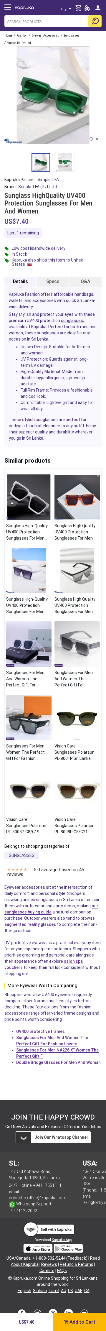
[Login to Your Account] (98, 10)
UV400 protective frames (40, 1031)
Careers (46, 1270)
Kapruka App (62, 1240)
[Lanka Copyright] (10, 1278)
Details (20, 281)
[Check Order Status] (87, 9)
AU (63, 1290)
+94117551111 (47, 1185)
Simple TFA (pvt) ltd (37, 186)
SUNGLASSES (21, 855)
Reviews (49, 1264)
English (24, 1290)
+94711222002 (23, 1210)
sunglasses (72, 320)
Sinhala (40, 1290)
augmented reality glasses (30, 924)
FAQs (62, 1270)
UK (70, 1290)
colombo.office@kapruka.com (37, 1197)
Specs (52, 281)
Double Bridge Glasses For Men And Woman (58, 1062)
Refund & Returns (76, 1264)
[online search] (95, 21)
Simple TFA (48, 179)
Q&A (85, 281)
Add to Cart (81, 1322)
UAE (78, 1290)
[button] (91, 139)
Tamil (54, 1290)
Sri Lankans (87, 1278)
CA (87, 1290)
